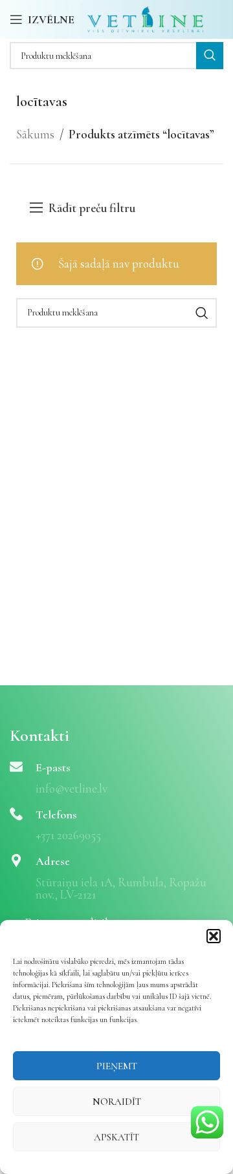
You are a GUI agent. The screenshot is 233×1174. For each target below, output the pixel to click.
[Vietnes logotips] (145, 17)
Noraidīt (117, 1101)
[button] (213, 936)
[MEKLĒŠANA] (209, 55)
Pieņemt (116, 1066)
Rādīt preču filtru (92, 207)
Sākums (35, 134)
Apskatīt (116, 1137)
